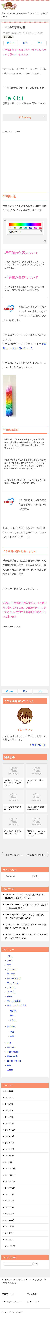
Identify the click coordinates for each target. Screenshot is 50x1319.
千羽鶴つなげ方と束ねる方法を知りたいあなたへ (14, 855)
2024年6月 (10, 1117)
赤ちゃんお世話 (14, 978)
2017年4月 (10, 1201)
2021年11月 (10, 1175)
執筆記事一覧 (39, 745)
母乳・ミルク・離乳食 (17, 1005)
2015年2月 (10, 1233)
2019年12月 (10, 1188)
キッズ (10, 960)
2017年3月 (10, 1207)
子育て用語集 (13, 1052)
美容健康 (11, 1026)
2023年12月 (10, 1130)
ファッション (13, 983)
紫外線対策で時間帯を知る (36, 781)
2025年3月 (10, 1104)
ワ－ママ (11, 974)
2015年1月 (10, 1240)
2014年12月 (10, 1246)
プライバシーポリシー (12, 1302)
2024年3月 (10, 1123)
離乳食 (13, 1011)
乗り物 (10, 996)
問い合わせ (32, 1294)
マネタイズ (12, 969)
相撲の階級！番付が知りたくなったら (13, 832)
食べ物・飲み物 (14, 1061)
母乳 (12, 1015)
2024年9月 (10, 1110)
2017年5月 (10, 1194)
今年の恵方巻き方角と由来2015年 (13, 808)
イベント (11, 992)
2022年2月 (10, 1156)
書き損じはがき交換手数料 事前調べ (36, 808)
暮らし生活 (8, 37)
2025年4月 (10, 1097)
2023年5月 (10, 1143)
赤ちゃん (11, 1047)
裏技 (9, 1065)
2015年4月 (10, 1220)
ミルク (13, 1020)
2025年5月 (10, 1091)
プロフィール (8, 1294)
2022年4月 (10, 1149)
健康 (12, 1032)
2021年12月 (10, 1168)
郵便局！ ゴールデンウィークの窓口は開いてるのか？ (36, 833)
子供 (9, 1043)
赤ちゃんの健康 (14, 1001)
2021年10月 (10, 1181)
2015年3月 (10, 1227)
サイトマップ (33, 1302)
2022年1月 (10, 1162)
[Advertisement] (25, 159)
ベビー (10, 956)
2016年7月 (10, 1214)
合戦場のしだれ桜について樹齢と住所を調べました (13, 782)
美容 (12, 1036)
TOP (16, 1279)
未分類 (10, 1070)
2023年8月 (10, 1136)
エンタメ (11, 987)
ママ (9, 965)
